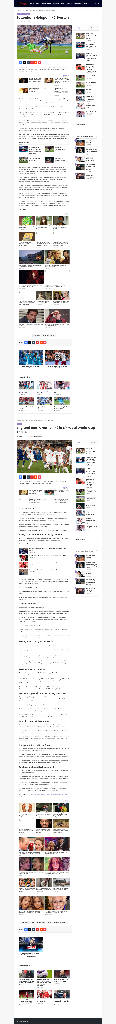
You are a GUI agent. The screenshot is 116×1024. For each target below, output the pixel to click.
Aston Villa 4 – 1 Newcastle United (91, 76)
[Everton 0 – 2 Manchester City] (49, 160)
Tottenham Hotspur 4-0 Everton (44, 335)
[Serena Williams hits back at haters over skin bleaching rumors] (80, 150)
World (69, 3)
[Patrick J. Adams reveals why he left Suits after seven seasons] (80, 167)
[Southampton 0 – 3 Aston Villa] (62, 385)
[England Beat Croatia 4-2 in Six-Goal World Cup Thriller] (80, 36)
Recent (93, 28)
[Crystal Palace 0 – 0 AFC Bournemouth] (26, 385)
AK (18, 21)
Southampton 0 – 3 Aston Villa (61, 391)
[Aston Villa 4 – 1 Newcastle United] (49, 149)
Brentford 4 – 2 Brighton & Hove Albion (44, 391)
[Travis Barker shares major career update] (80, 159)
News (37, 3)
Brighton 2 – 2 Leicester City (43, 407)
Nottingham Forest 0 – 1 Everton (26, 407)
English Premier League (32, 10)
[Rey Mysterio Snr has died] (80, 143)
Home (32, 3)
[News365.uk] (22, 4)
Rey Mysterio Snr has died (90, 141)
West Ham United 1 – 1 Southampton (91, 83)
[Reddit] (35, 62)
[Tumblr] (28, 62)
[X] (24, 62)
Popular (80, 28)
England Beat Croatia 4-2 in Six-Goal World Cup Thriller (91, 36)
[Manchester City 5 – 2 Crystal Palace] (62, 401)
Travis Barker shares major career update (90, 158)
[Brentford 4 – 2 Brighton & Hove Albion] (44, 385)
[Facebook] (20, 62)
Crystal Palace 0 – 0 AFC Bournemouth (26, 391)
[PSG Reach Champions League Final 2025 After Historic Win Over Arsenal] (80, 56)
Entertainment (46, 3)
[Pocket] (39, 62)
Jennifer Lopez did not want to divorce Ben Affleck (91, 175)
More (85, 3)
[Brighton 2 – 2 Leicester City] (44, 401)
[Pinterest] (32, 62)
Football (56, 3)
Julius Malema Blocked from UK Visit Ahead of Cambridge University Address (91, 68)
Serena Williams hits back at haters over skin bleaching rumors (91, 150)
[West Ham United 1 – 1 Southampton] (23, 160)
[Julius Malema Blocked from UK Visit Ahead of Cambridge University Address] (80, 67)
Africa (63, 3)
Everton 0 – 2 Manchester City (90, 90)
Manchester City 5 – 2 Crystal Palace (60, 407)
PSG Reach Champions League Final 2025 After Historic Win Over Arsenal (91, 57)
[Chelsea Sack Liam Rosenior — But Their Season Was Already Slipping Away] (23, 149)
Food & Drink (78, 3)
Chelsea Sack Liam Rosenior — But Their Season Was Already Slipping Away (91, 46)
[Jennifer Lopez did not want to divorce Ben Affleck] (80, 176)
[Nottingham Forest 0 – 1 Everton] (26, 401)
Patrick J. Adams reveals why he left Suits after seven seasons (91, 167)
